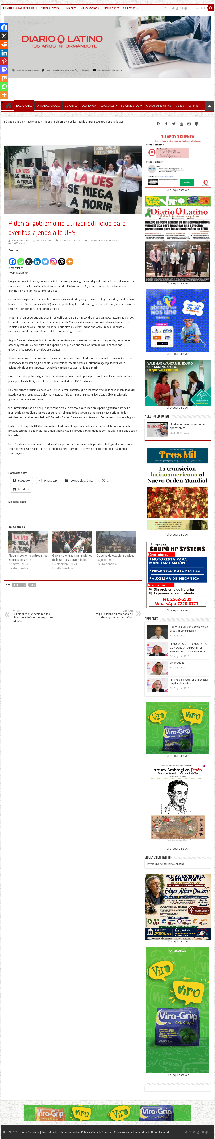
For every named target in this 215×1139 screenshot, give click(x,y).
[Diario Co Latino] (107, 46)
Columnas (129, 8)
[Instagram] (53, 259)
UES (32, 585)
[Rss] (165, 8)
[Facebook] (169, 8)
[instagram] (181, 8)
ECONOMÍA (89, 105)
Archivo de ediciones (158, 105)
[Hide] (1, 103)
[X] (29, 259)
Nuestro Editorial (50, 8)
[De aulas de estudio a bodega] (116, 542)
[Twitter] (173, 8)
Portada (77, 240)
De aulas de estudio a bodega (115, 555)
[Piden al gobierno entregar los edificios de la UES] (28, 542)
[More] (69, 259)
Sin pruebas (177, 662)
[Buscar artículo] (211, 8)
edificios (19, 585)
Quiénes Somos (89, 8)
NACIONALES (24, 105)
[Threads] (61, 259)
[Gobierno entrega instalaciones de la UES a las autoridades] (72, 542)
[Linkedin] (37, 259)
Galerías (193, 105)
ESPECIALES (107, 105)
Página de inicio (13, 121)
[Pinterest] (4, 61)
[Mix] (4, 78)
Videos (180, 105)
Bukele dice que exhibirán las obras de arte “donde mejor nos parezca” (33, 616)
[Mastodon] (4, 69)
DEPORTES (71, 105)
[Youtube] (177, 8)
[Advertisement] (107, 87)
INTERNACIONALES (48, 105)
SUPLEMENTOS (130, 105)
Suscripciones (111, 8)
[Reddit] (4, 44)
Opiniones (70, 8)
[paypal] (185, 8)
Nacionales (33, 121)
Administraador (20, 240)
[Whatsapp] (20, 259)
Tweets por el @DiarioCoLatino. (166, 863)
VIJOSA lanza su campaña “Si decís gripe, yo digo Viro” (114, 614)
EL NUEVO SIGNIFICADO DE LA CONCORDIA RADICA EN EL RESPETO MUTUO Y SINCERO (188, 647)
